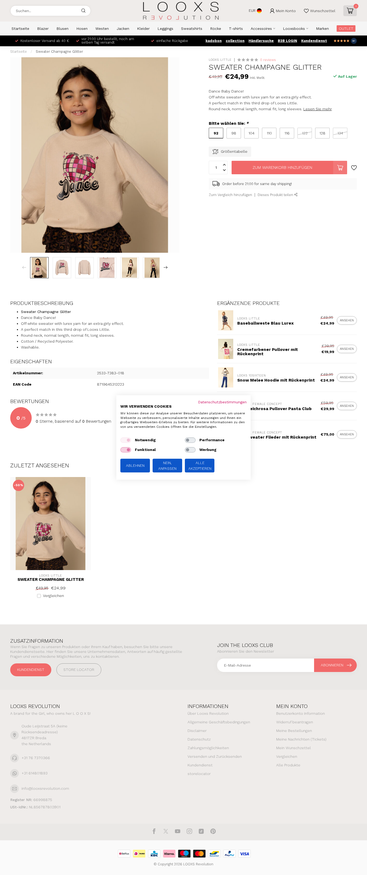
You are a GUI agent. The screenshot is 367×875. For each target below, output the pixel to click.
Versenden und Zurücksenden (215, 756)
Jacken (123, 28)
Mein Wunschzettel (293, 748)
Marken (322, 28)
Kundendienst (314, 41)
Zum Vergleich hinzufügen (230, 195)
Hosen (82, 28)
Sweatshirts (191, 28)
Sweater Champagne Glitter (59, 51)
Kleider (143, 28)
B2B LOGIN (287, 41)
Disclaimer (197, 730)
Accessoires (261, 28)
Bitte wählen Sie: (229, 123)
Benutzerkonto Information (300, 713)
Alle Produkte (288, 765)
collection (235, 41)
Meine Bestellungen (294, 730)
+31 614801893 (34, 773)
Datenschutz (199, 739)
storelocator (199, 773)
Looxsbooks (294, 28)
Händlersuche (261, 41)
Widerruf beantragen (294, 722)
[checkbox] (125, 440)
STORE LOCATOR (78, 669)
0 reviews (268, 60)
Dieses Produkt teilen (276, 195)
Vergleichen (53, 596)
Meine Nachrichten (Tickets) (301, 739)
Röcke (215, 28)
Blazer (43, 28)
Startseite (20, 28)
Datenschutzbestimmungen (222, 402)
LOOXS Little (220, 59)
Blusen (62, 28)
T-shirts (236, 28)
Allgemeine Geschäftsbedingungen (219, 722)
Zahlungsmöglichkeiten (208, 748)
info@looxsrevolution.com (45, 788)
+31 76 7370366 (35, 758)
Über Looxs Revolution (208, 713)
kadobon (214, 41)
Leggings (165, 28)
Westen (102, 28)
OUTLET (346, 28)
